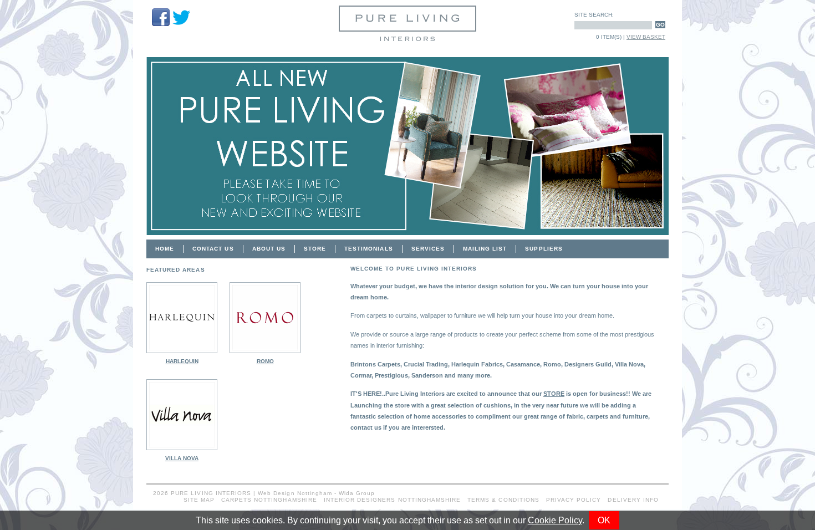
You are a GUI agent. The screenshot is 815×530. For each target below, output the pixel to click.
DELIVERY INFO (633, 500)
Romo (265, 361)
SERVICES (428, 249)
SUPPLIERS (543, 249)
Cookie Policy (555, 520)
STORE (315, 249)
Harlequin (182, 361)
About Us (269, 249)
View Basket (645, 37)
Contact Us (212, 249)
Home (164, 249)
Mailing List (485, 249)
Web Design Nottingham (295, 493)
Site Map (199, 500)
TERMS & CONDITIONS (503, 500)
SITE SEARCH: (594, 15)
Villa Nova (181, 458)
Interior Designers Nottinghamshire (392, 500)
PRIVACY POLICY (574, 500)
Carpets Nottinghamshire (269, 500)
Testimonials (368, 249)
